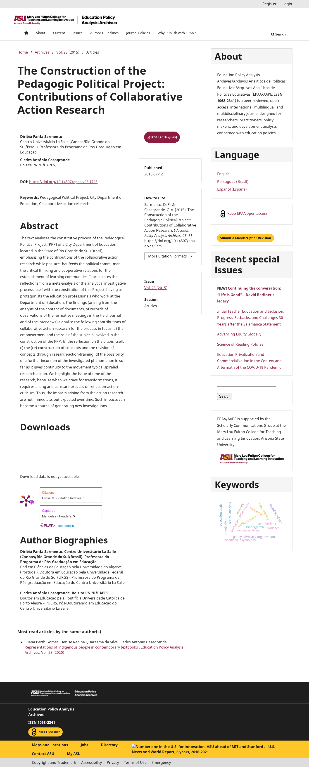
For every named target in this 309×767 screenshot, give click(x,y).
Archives (42, 52)
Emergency (161, 762)
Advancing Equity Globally (239, 334)
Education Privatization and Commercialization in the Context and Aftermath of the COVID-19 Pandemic (249, 361)
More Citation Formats (167, 256)
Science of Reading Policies (240, 344)
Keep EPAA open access (247, 213)
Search (280, 34)
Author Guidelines (104, 33)
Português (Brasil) (232, 181)
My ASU (74, 753)
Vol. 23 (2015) (67, 52)
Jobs (84, 744)
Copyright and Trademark (54, 762)
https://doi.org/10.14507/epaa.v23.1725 (63, 181)
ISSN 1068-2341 (41, 722)
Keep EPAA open (49, 732)
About (40, 33)
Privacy (113, 762)
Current (59, 33)
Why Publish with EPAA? (177, 33)
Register (269, 3)
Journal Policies (138, 33)
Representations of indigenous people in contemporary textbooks (82, 647)
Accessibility (91, 762)
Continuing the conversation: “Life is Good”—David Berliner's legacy (249, 295)
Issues (77, 33)
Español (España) (232, 189)
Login (287, 3)
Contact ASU (43, 753)
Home (22, 52)
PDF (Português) (163, 137)
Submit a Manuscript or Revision (245, 238)
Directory (109, 744)
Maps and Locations (50, 744)
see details (66, 525)
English (223, 173)
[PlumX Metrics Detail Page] (26, 500)
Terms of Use (135, 762)
